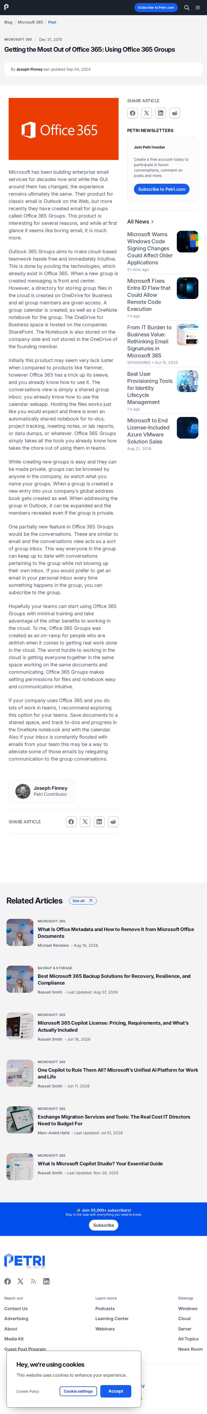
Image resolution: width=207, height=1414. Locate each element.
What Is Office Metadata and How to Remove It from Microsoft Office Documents (116, 932)
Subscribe (103, 1225)
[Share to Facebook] (71, 821)
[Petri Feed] (33, 1283)
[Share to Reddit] (113, 821)
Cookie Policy (27, 1391)
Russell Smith (50, 992)
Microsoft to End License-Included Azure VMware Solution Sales (148, 431)
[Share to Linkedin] (99, 821)
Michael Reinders (54, 945)
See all (79, 900)
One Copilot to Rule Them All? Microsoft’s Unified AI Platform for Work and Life (118, 1073)
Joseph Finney (51, 69)
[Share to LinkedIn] (46, 1283)
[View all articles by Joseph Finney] (22, 791)
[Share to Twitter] (85, 821)
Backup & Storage (55, 968)
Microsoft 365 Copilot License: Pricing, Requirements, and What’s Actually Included (113, 1026)
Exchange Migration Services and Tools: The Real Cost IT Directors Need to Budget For (114, 1120)
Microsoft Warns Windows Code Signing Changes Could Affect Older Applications (149, 248)
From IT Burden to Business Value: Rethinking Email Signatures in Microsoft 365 (149, 341)
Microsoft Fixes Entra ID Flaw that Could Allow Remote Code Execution (148, 295)
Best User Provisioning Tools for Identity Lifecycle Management (149, 388)
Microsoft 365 (30, 22)
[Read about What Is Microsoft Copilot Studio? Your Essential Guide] (19, 1166)
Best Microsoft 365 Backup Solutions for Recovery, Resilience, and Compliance (114, 980)
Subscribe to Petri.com (156, 7)
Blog (8, 22)
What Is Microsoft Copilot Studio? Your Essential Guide (100, 1164)
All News (138, 221)
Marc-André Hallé (54, 1133)
